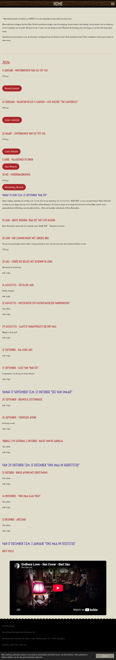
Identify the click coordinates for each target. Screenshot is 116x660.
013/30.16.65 (8, 625)
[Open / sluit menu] (112, 4)
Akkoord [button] (105, 656)
